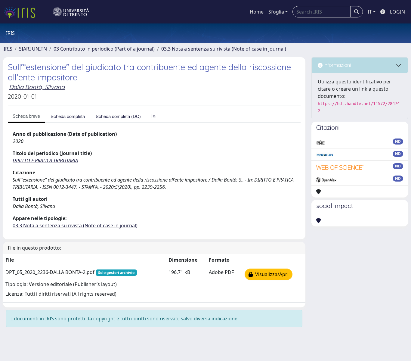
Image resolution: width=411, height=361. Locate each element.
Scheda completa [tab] (68, 116)
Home (257, 11)
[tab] (154, 116)
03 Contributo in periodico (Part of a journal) (104, 48)
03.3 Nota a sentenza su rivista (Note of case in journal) (223, 48)
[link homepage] (22, 12)
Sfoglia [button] (276, 11)
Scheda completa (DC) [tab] (118, 116)
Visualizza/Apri (271, 274)
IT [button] (370, 11)
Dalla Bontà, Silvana (37, 87)
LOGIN (397, 11)
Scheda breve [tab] (26, 116)
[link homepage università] (71, 12)
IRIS (8, 48)
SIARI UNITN (33, 48)
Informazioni (337, 65)
